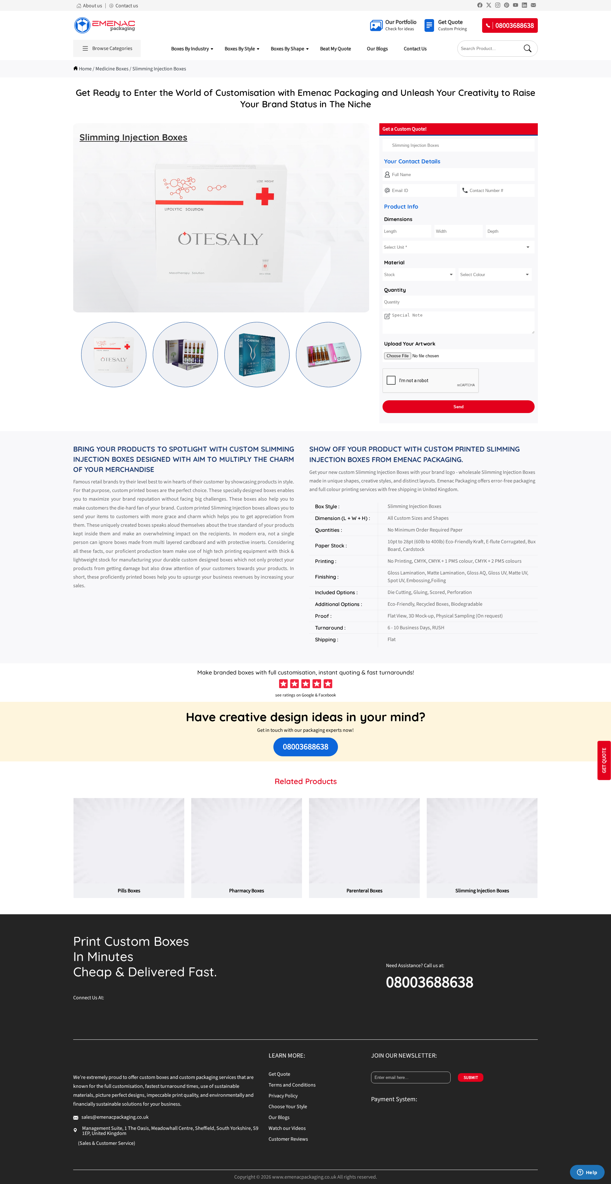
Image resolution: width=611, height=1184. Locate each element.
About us (92, 5)
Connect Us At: (88, 997)
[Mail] (533, 6)
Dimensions (398, 219)
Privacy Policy (283, 1095)
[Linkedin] (524, 6)
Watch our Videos (287, 1128)
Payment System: (394, 1099)
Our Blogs (377, 48)
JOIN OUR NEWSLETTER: (404, 1055)
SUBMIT (471, 1077)
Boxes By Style (240, 48)
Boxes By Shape (287, 48)
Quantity (395, 290)
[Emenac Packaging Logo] (104, 25)
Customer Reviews (288, 1139)
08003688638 (305, 746)
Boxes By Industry (190, 48)
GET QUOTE (604, 760)
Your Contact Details (412, 161)
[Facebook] (479, 6)
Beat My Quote (335, 48)
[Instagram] (497, 6)
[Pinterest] (506, 6)
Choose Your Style (288, 1106)
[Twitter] (488, 6)
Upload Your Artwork (409, 343)
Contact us (127, 5)
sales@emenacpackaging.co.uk (115, 1117)
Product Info (401, 206)
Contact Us (415, 48)
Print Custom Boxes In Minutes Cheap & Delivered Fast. (145, 956)
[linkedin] (159, 1013)
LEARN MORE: (287, 1055)
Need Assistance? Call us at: (415, 965)
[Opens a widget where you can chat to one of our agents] (587, 1173)
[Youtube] (515, 6)
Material (394, 262)
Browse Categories (112, 48)
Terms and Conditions (292, 1085)
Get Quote (279, 1074)
